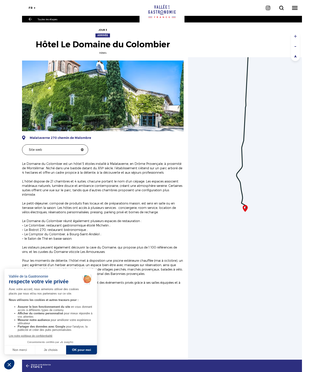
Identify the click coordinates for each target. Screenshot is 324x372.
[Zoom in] (295, 36)
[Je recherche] (281, 8)
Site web (35, 149)
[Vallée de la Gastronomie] (162, 11)
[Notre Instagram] (268, 8)
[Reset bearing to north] (295, 56)
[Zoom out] (295, 46)
